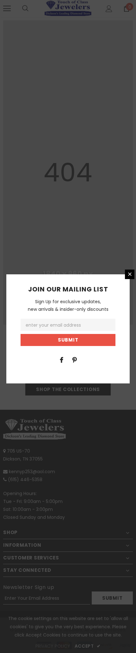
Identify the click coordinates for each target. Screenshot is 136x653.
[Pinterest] (74, 359)
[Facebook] (61, 359)
